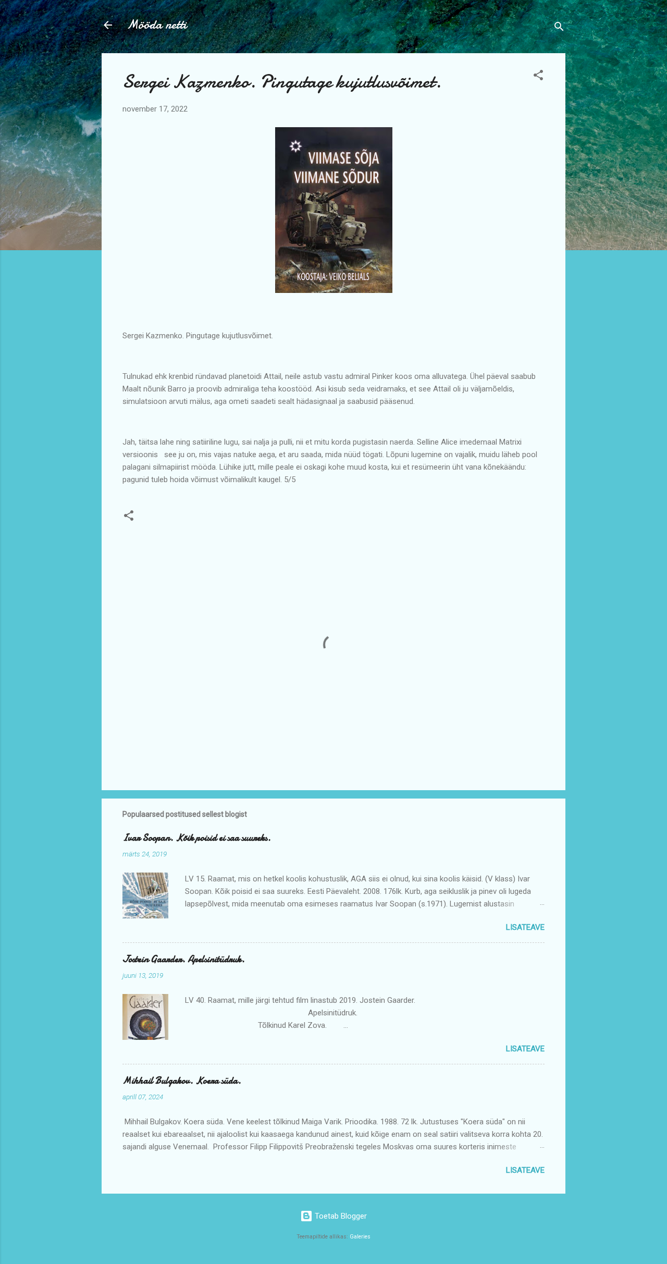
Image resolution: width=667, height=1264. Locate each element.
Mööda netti (157, 24)
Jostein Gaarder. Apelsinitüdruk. (183, 959)
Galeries (360, 1236)
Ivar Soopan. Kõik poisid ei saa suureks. (196, 837)
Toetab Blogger (340, 1216)
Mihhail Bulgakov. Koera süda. (181, 1080)
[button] (538, 77)
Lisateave (525, 927)
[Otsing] (559, 28)
